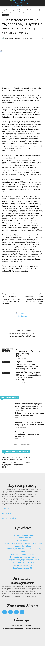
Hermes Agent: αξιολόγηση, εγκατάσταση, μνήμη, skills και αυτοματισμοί (27, 434)
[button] (5, 636)
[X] (17, 44)
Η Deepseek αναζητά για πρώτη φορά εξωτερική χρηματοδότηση (28, 353)
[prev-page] (3, 386)
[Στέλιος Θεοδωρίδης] (3, 38)
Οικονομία (12, 10)
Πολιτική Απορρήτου (9, 518)
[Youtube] (22, 612)
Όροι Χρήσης (6, 513)
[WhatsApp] (28, 44)
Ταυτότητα (5, 508)
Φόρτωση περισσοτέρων (22, 444)
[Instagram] (22, 340)
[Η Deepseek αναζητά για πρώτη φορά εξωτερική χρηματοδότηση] (8, 357)
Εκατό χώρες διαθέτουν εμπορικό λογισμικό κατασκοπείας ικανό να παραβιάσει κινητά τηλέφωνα (28, 406)
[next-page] (7, 386)
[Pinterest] (22, 44)
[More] (33, 44)
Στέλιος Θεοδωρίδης (13, 38)
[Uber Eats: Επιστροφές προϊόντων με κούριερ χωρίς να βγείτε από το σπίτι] (7, 425)
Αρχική (4, 10)
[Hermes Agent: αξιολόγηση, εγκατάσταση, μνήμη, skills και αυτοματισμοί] (7, 435)
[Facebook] (12, 44)
